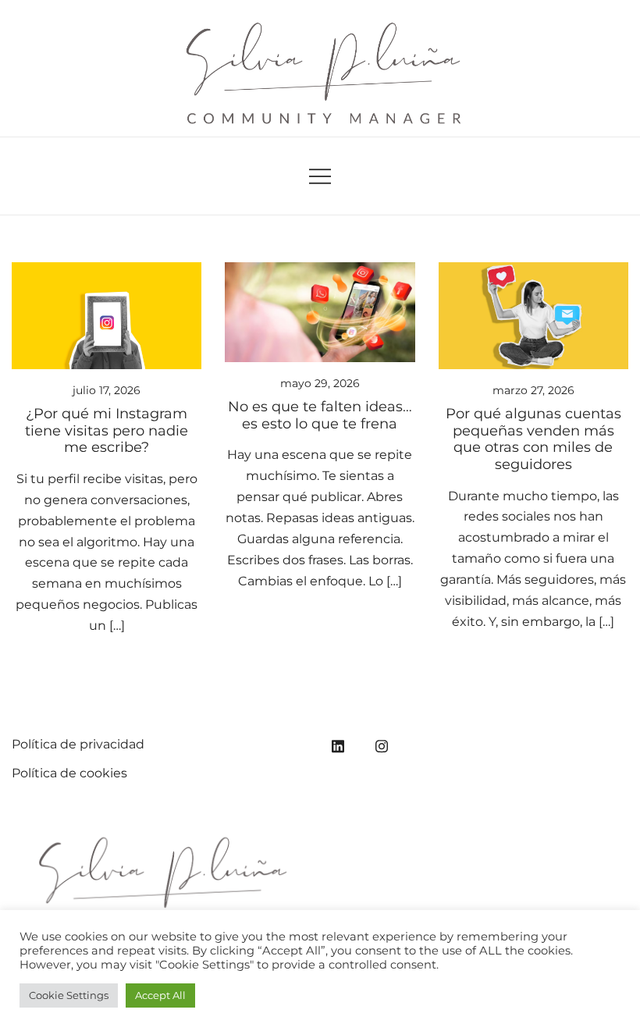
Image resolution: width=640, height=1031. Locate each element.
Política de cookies (69, 773)
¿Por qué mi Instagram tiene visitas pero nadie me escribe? (106, 430)
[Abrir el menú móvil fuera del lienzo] (320, 176)
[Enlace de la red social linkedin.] (338, 744)
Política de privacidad (78, 744)
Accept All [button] (160, 995)
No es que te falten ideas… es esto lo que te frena (320, 415)
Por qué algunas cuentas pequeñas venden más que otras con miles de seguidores (533, 439)
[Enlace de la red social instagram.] (381, 744)
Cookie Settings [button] (68, 995)
